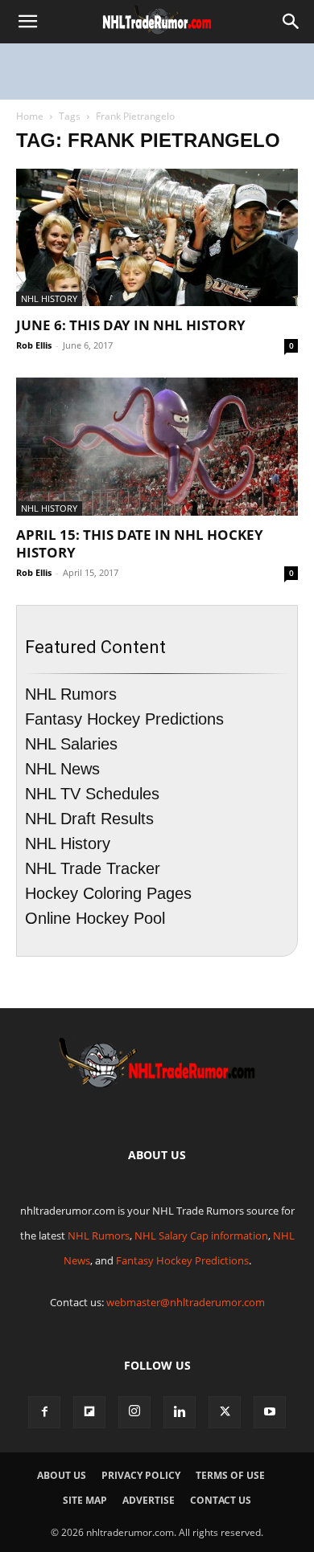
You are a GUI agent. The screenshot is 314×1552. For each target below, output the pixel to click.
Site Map (85, 1500)
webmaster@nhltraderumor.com (185, 1302)
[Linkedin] (179, 1412)
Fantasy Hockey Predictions (124, 719)
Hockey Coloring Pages (108, 893)
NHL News (62, 769)
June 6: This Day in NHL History (131, 325)
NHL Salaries (71, 744)
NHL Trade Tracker (92, 868)
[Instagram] (134, 1412)
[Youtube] (270, 1412)
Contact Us (220, 1500)
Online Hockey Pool (95, 918)
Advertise (148, 1500)
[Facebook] (44, 1412)
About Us (61, 1475)
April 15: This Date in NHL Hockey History (139, 543)
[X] (225, 1412)
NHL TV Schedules (92, 794)
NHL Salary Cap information (201, 1235)
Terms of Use (230, 1475)
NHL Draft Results (89, 818)
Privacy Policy (140, 1475)
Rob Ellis (34, 345)
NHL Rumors (71, 694)
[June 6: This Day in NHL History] (157, 237)
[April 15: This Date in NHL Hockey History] (157, 446)
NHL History (49, 298)
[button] (27, 21)
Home (29, 116)
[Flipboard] (89, 1412)
